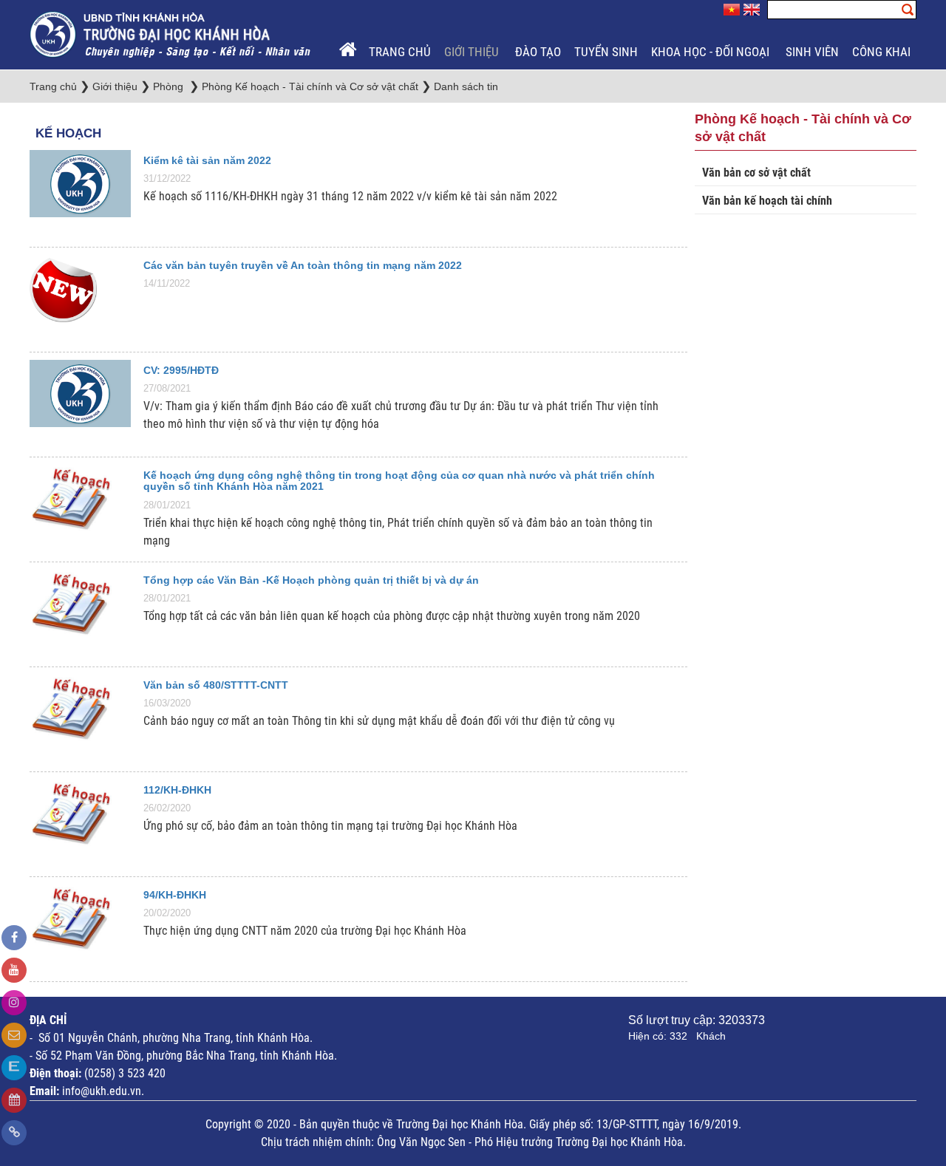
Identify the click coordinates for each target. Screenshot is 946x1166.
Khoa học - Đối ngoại (711, 51)
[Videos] (14, 970)
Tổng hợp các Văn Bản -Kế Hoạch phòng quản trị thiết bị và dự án (311, 580)
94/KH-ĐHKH (174, 895)
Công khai (882, 51)
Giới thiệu (473, 51)
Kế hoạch (68, 133)
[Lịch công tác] (14, 1100)
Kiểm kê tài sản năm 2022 (207, 160)
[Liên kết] (14, 1132)
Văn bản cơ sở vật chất (756, 173)
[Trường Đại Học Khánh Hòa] (171, 33)
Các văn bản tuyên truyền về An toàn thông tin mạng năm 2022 (302, 265)
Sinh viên (812, 51)
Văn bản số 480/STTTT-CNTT (215, 685)
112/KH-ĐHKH (177, 790)
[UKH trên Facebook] (14, 937)
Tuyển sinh (606, 51)
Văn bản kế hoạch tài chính (767, 201)
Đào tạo (538, 51)
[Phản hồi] (14, 1035)
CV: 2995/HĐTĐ (181, 370)
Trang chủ (400, 51)
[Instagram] (14, 1002)
